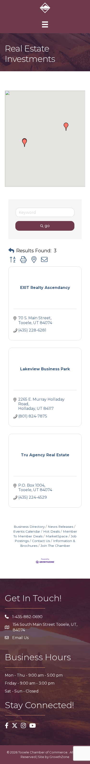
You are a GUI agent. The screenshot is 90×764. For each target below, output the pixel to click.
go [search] (47, 225)
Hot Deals (51, 531)
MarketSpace (57, 536)
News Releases (60, 527)
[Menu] (45, 24)
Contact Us (41, 541)
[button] (24, 143)
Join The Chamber (55, 546)
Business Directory (29, 527)
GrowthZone (59, 757)
